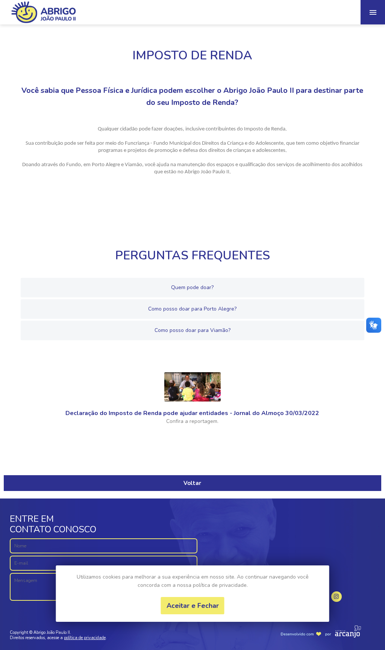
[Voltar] (192, 472)
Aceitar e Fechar (193, 605)
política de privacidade (85, 638)
